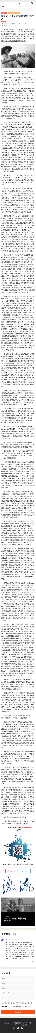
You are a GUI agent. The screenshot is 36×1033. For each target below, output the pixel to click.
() (12, 871)
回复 (33, 961)
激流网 (5, 26)
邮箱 (4, 983)
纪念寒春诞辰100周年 (13, 13)
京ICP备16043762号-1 (25, 1023)
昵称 (4, 978)
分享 (25, 871)
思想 (5, 24)
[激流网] (18, 3)
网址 (3, 988)
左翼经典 (4, 13)
